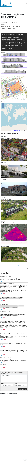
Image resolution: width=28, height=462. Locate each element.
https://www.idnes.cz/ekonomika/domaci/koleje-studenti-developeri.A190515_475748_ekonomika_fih (12, 306)
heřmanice (24, 22)
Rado (2, 321)
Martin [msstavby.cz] (5, 22)
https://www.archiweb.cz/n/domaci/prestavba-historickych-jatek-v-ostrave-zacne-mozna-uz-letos (11, 298)
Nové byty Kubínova (5, 246)
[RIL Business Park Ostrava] (14, 171)
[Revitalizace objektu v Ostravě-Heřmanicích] (14, 150)
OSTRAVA (3, 24)
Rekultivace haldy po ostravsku (7, 222)
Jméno (2, 383)
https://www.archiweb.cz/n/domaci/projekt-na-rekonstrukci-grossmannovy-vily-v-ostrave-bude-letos (12, 315)
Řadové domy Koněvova (6, 199)
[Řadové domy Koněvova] (14, 210)
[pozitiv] (1, 281)
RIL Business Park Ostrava (6, 164)
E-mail (16, 383)
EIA (4, 101)
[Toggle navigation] (23, 3)
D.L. (1, 343)
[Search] (25, 3)
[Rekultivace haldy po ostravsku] (14, 234)
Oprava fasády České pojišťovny (23, 266)
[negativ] (4, 281)
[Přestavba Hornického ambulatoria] (14, 189)
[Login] (27, 3)
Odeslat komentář (22, 389)
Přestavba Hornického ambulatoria (8, 180)
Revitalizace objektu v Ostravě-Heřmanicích (10, 138)
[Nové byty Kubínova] (14, 254)
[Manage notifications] (25, 459)
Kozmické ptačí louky (4, 267)
